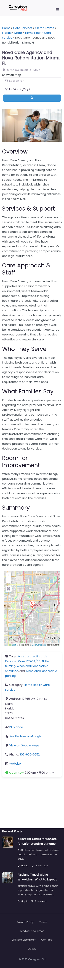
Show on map (11, 75)
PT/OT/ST (33, 661)
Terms (43, 922)
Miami (18, 33)
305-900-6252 (29, 754)
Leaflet (15, 644)
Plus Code (16, 727)
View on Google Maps (24, 745)
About (32, 948)
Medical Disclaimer (32, 931)
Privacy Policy (25, 922)
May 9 (24, 901)
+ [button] (9, 574)
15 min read (41, 865)
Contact (46, 940)
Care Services (23, 28)
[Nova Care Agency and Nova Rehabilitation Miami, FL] (32, 604)
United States (44, 28)
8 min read (41, 901)
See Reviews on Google (25, 736)
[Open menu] (57, 9)
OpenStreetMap (39, 644)
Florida (7, 33)
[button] (32, 772)
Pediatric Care (15, 661)
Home (6, 28)
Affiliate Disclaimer (24, 940)
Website (15, 764)
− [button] (9, 580)
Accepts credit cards (32, 656)
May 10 (24, 865)
